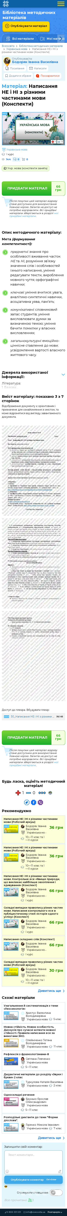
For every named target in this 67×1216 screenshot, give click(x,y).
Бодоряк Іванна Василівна (35, 62)
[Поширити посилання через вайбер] (40, 802)
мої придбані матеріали (33, 215)
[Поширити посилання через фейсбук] (33, 802)
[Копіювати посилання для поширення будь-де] (26, 802)
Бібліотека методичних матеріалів (41, 46)
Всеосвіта (8, 46)
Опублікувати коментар (33, 1179)
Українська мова (16, 49)
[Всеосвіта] (6, 4)
